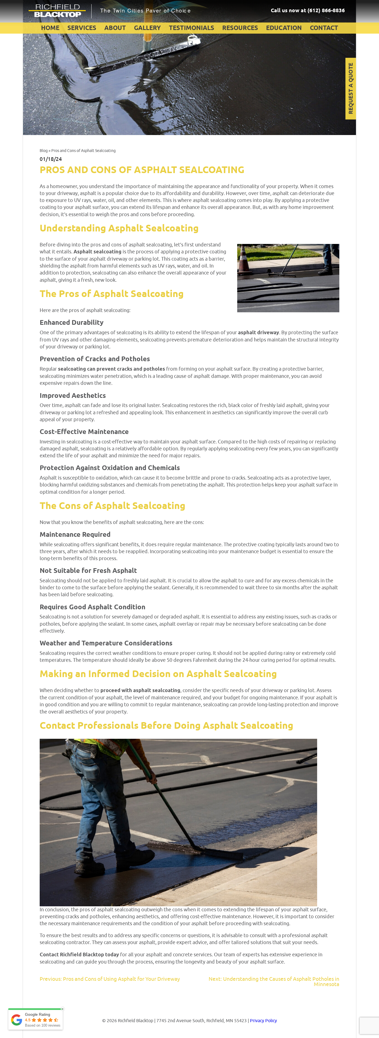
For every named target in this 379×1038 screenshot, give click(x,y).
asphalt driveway (258, 333)
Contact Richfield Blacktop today (79, 955)
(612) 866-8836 (326, 10)
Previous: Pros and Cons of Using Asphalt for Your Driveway (110, 979)
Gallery (147, 28)
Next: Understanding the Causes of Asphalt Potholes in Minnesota (274, 982)
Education (284, 28)
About (115, 28)
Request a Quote (351, 88)
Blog (44, 150)
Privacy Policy (263, 1021)
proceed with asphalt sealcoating (140, 690)
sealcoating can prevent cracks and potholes (111, 369)
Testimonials (191, 28)
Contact (324, 28)
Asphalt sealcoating (98, 252)
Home (50, 28)
